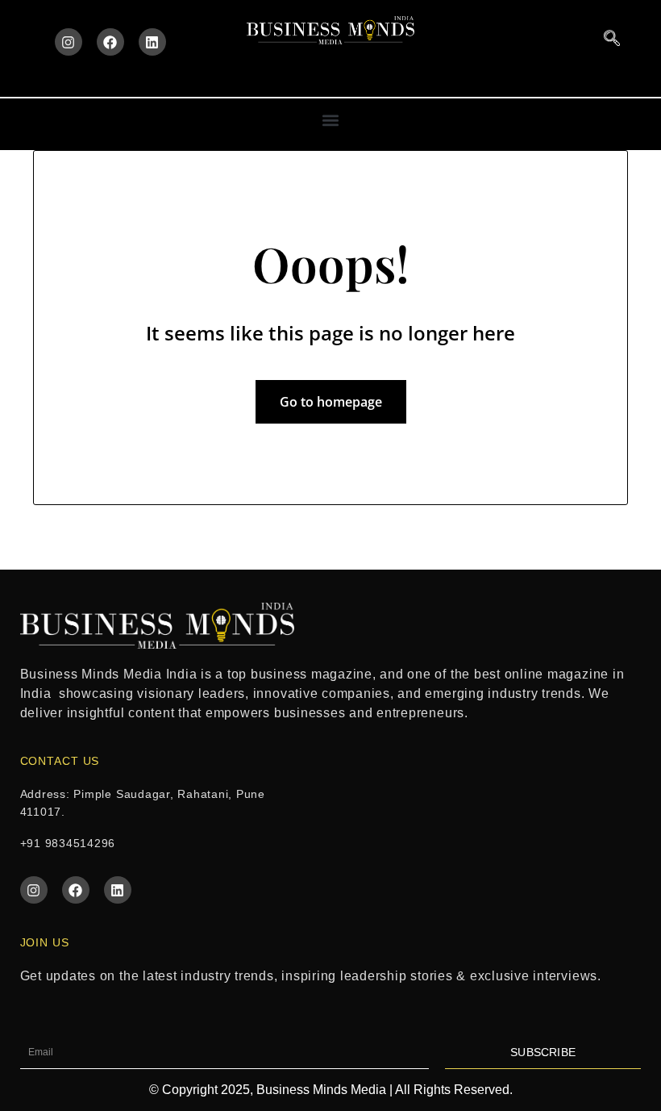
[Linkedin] (152, 42)
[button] (331, 120)
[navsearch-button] (612, 39)
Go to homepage (331, 402)
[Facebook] (110, 42)
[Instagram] (68, 42)
